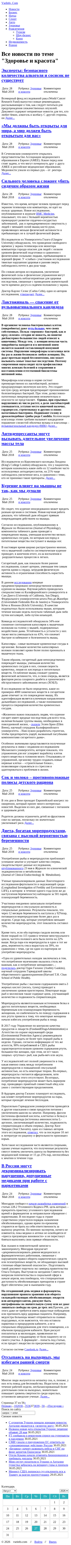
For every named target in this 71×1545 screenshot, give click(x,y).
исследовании (23, 582)
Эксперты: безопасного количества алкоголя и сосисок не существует (35, 75)
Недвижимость (18, 41)
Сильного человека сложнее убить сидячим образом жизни (35, 183)
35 (26, 1406)
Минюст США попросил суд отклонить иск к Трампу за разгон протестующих (37, 1473)
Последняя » (56, 1406)
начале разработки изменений (47, 1203)
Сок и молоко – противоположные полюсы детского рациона (35, 780)
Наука (12, 15)
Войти (38, 1541)
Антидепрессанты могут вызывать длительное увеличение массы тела (35, 438)
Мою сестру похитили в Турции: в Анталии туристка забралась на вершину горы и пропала (38, 1463)
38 (35, 1406)
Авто (12, 22)
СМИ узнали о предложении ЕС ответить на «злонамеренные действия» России (36, 1444)
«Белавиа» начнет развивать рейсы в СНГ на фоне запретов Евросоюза (36, 1450)
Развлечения (16, 28)
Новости (14, 9)
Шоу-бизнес (23, 35)
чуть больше (36, 328)
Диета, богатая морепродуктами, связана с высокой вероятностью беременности (34, 835)
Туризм (20, 32)
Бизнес (13, 12)
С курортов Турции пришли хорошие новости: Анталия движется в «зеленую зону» (38, 1424)
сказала (35, 724)
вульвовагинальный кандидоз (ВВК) (24, 425)
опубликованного (12, 868)
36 (29, 1406)
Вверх (53, 1541)
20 (18, 1406)
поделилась (8, 968)
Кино (19, 38)
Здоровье (14, 25)
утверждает (27, 294)
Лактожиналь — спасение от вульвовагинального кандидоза (32, 304)
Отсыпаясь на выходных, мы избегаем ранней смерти (30, 1359)
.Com (9, 3)
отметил (32, 1132)
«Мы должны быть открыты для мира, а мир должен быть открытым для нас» (34, 130)
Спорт (13, 18)
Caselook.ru (31, 1349)
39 (38, 1406)
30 (21, 1406)
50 (43, 1406)
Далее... (10, 118)
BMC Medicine (45, 213)
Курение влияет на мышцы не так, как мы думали (31, 488)
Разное (13, 45)
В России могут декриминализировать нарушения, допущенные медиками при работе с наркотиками (26, 1175)
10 (15, 1406)
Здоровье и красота (30, 90)
